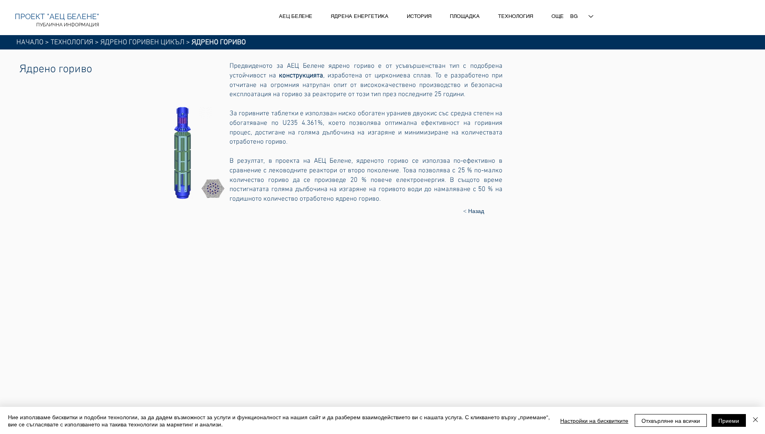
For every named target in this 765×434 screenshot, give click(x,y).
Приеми (728, 420)
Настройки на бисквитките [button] (594, 420)
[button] (192, 152)
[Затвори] (755, 420)
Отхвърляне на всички (670, 420)
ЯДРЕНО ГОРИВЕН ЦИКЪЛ (142, 42)
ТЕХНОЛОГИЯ (72, 42)
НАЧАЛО (29, 42)
